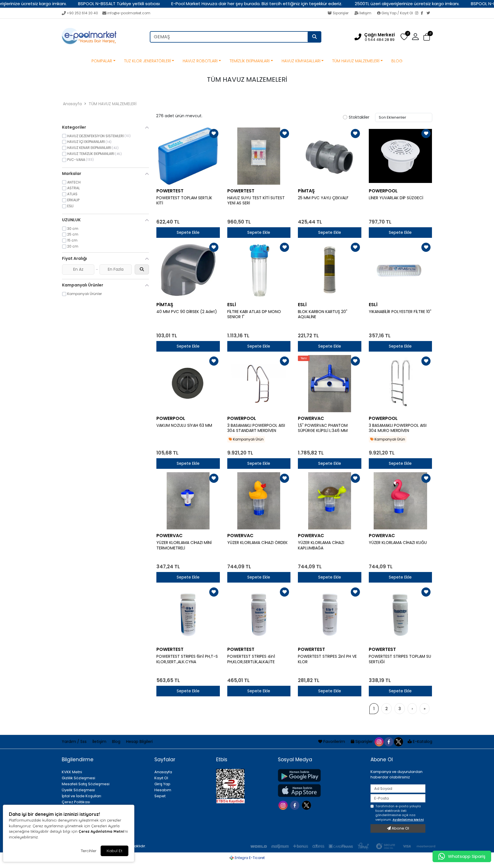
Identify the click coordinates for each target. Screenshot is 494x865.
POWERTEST (170, 191)
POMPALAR (101, 61)
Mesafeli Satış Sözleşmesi (85, 784)
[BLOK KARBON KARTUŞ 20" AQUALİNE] (329, 269)
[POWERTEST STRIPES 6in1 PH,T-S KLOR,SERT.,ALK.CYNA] (188, 614)
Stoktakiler (359, 117)
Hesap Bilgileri (139, 741)
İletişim (365, 13)
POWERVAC (311, 418)
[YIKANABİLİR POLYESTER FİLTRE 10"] (400, 269)
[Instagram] (418, 13)
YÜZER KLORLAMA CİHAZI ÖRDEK (257, 542)
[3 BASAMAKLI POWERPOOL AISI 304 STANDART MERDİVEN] (259, 383)
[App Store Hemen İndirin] (321, 790)
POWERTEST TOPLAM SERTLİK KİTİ (184, 200)
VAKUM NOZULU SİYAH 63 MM (184, 425)
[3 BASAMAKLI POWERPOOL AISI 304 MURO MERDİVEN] (400, 383)
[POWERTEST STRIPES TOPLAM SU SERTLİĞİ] (400, 614)
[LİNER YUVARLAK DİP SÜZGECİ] (400, 156)
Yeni (304, 358)
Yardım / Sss (75, 741)
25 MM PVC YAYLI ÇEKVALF (323, 198)
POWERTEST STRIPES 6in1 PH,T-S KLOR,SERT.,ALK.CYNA (187, 659)
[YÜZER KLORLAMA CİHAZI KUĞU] (400, 500)
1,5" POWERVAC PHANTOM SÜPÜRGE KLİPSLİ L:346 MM (323, 428)
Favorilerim (334, 741)
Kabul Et (114, 850)
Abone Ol (400, 828)
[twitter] (398, 741)
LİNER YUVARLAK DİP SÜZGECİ (396, 198)
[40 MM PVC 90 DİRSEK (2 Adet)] (188, 269)
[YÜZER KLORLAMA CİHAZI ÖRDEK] (259, 500)
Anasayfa (72, 104)
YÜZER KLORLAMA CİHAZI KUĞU (398, 542)
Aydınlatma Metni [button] (408, 819)
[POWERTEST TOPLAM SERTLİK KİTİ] (188, 156)
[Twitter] (429, 13)
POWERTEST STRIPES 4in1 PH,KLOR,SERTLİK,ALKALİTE (251, 659)
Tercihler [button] (88, 850)
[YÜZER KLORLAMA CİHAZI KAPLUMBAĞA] (329, 500)
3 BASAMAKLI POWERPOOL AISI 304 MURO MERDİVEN (398, 428)
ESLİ (231, 304)
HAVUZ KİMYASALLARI (301, 61)
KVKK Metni (72, 772)
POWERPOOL (383, 191)
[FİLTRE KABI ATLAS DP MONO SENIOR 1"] (259, 269)
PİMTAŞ (306, 191)
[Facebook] (424, 13)
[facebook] (388, 741)
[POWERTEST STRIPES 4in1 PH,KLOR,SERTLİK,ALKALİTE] (259, 614)
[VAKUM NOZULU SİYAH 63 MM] (188, 383)
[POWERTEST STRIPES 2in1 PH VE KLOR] (329, 614)
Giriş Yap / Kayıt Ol (397, 13)
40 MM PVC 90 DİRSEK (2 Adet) (186, 311)
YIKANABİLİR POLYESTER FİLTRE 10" (400, 311)
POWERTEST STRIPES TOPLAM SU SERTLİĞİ (400, 659)
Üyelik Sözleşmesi (78, 790)
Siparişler (340, 13)
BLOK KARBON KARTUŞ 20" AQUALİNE (322, 314)
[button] (426, 37)
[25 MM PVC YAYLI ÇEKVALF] (329, 156)
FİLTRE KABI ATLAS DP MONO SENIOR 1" (254, 314)
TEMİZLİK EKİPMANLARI (250, 61)
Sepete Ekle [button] (188, 232)
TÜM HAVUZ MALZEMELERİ (355, 61)
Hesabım (162, 790)
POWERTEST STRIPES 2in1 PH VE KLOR (327, 659)
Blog (116, 741)
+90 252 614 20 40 (82, 13)
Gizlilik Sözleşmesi (78, 778)
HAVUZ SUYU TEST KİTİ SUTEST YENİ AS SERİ (256, 200)
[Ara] (314, 37)
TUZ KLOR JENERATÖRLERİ (147, 61)
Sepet (160, 796)
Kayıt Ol (161, 778)
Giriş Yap (162, 784)
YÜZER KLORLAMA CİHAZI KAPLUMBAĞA (321, 545)
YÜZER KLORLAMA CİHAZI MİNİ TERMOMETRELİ (184, 545)
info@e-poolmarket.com (128, 13)
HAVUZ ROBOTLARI (200, 61)
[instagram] (379, 741)
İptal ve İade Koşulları (81, 796)
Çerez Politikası (76, 802)
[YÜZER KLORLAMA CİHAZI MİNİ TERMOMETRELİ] (188, 500)
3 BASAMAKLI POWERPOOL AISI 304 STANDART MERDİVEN (256, 428)
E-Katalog (422, 741)
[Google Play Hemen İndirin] (321, 775)
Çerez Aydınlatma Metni (101, 831)
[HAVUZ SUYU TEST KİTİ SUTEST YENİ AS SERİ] (259, 156)
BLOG (397, 61)
